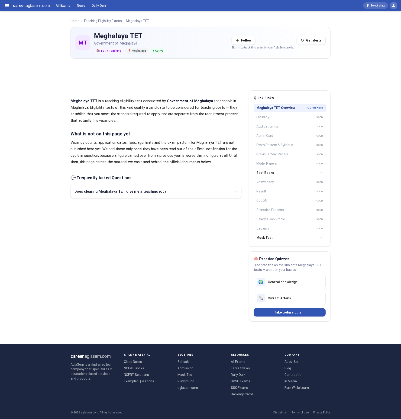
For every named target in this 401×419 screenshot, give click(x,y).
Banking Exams (242, 394)
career (31, 5)
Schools (184, 362)
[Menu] (7, 5)
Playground (186, 381)
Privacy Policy (321, 412)
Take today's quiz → (289, 312)
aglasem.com (188, 388)
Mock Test (264, 238)
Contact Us (293, 375)
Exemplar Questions (139, 381)
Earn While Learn (297, 388)
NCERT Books (134, 368)
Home (75, 21)
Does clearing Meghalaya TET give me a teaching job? (120, 191)
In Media (291, 381)
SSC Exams (239, 388)
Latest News (240, 368)
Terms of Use (300, 412)
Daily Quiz (99, 5)
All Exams (63, 5)
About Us (291, 362)
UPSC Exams (240, 381)
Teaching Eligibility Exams (103, 21)
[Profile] (393, 5)
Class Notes (133, 362)
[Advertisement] (200, 72)
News (81, 5)
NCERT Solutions (136, 375)
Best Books (265, 173)
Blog (288, 368)
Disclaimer (280, 412)
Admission (185, 368)
